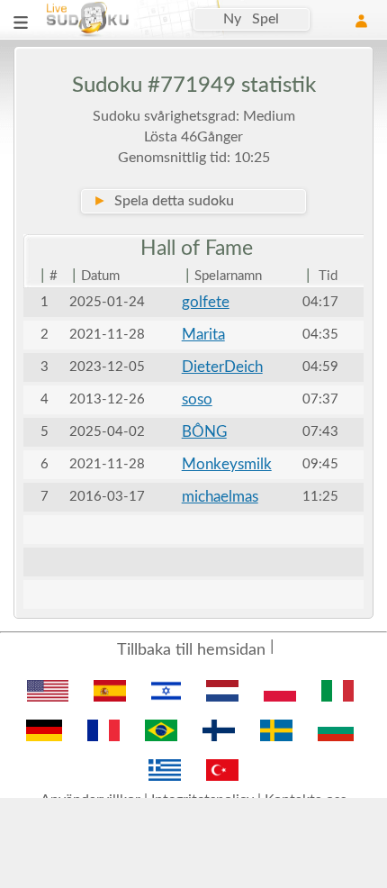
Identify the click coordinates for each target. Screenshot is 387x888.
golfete (206, 302)
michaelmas (220, 496)
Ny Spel (251, 19)
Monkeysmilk (227, 464)
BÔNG (204, 431)
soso (197, 399)
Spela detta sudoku (163, 201)
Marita (203, 334)
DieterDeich (222, 367)
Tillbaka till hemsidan (191, 650)
